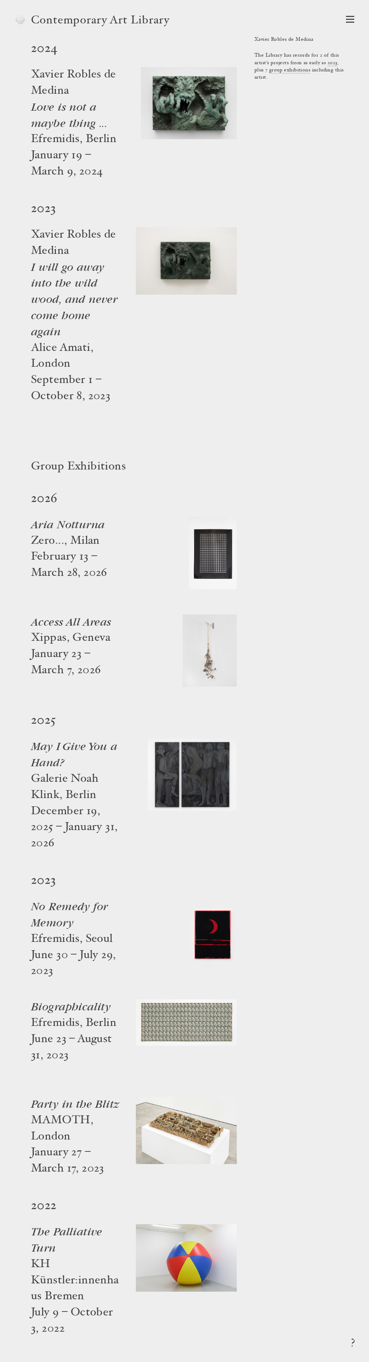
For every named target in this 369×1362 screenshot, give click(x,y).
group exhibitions (289, 70)
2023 (333, 63)
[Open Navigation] (350, 19)
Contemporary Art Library (100, 21)
